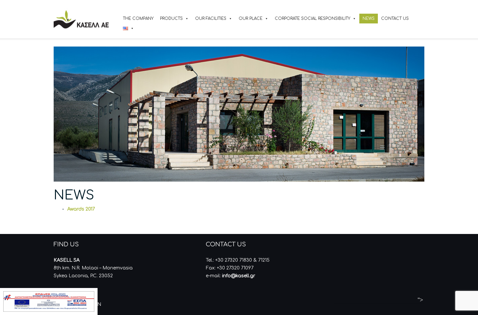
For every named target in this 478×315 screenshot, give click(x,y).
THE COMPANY (138, 18)
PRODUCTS (171, 18)
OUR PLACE (250, 18)
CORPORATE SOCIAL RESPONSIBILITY (312, 18)
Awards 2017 (81, 209)
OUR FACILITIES (210, 18)
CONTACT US (395, 18)
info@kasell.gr (238, 275)
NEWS (369, 18)
